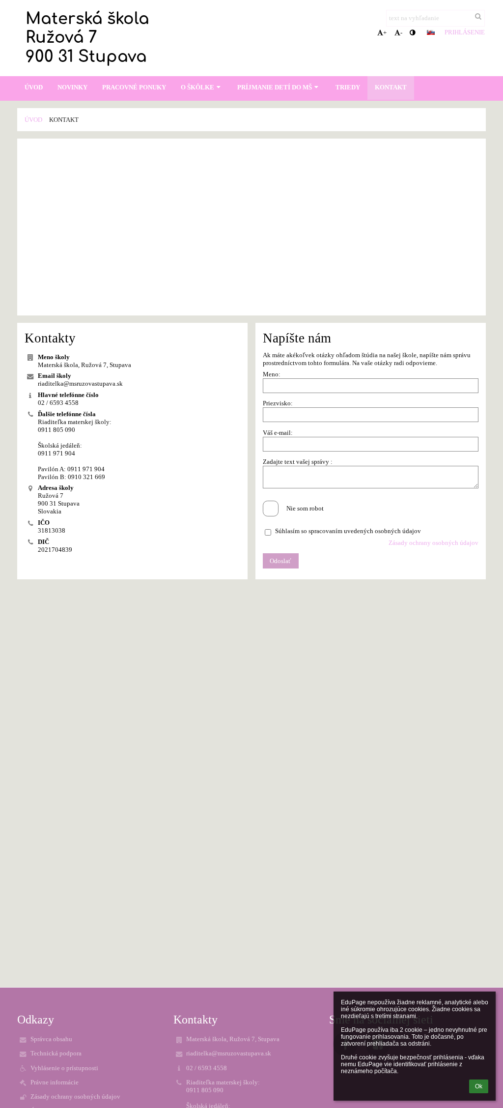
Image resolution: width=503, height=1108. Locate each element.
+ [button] (385, 32)
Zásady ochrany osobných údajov (433, 542)
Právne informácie (54, 1082)
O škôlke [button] (197, 87)
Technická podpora (56, 1053)
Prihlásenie (465, 32)
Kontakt (64, 119)
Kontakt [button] (391, 87)
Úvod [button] (34, 87)
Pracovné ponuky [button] (134, 87)
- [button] (401, 32)
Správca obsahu (51, 1039)
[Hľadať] (478, 16)
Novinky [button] (72, 87)
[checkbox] (271, 508)
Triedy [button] (347, 87)
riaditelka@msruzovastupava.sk (80, 383)
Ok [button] (478, 1086)
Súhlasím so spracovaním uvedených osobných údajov (348, 531)
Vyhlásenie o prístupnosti (64, 1068)
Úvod (33, 119)
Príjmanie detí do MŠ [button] (274, 87)
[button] (412, 33)
